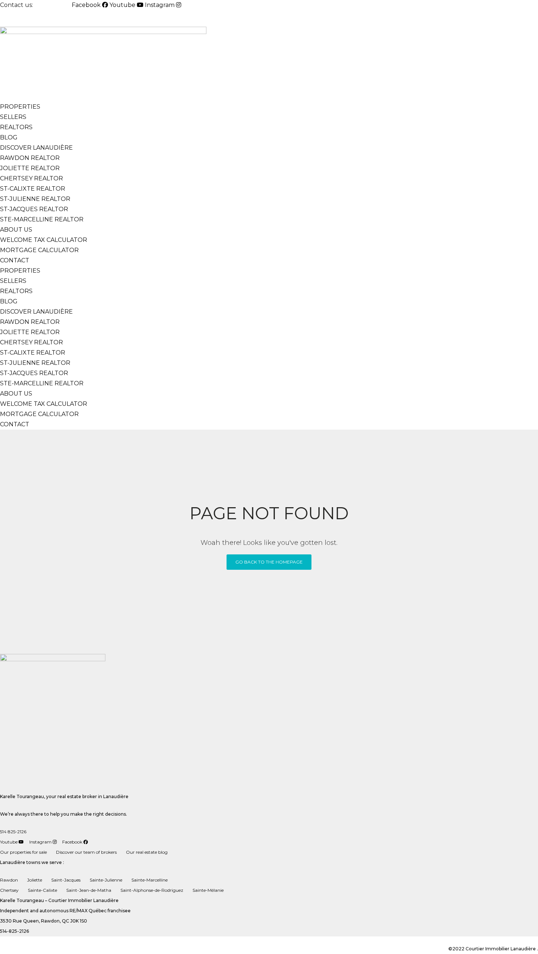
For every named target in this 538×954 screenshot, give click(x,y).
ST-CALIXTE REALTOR (32, 188)
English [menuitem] (17, 18)
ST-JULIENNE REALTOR (35, 198)
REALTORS (16, 127)
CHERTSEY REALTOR (31, 178)
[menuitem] (17, 19)
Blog (9, 137)
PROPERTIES (20, 106)
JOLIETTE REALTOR (30, 168)
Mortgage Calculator (39, 250)
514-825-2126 (53, 4)
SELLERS (13, 116)
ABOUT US (16, 229)
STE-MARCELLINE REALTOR (41, 219)
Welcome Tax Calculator (44, 239)
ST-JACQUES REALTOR (34, 209)
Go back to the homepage (269, 562)
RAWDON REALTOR (30, 157)
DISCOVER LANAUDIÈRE (36, 147)
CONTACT (14, 260)
